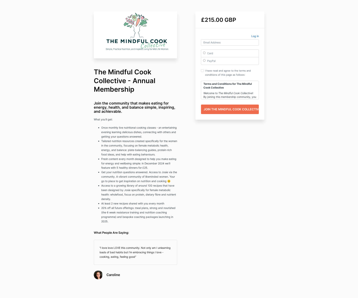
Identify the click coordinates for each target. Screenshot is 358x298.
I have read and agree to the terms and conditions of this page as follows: (228, 72)
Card (209, 53)
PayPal (211, 60)
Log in (255, 36)
